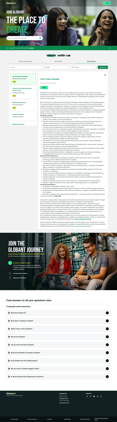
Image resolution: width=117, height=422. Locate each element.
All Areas (47, 67)
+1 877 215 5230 (64, 400)
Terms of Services (32, 419)
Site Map (49, 419)
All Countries (75, 67)
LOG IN (107, 3)
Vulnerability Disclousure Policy (101, 419)
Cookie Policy (67, 419)
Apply (44, 87)
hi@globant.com (63, 398)
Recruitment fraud (64, 403)
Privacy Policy (14, 419)
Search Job (103, 67)
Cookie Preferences (85, 419)
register (31, 48)
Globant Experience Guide (83, 219)
